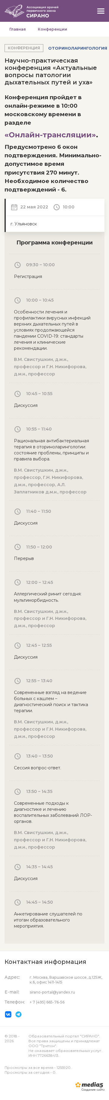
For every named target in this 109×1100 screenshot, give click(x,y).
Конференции (52, 29)
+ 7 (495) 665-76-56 (47, 1002)
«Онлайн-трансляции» (50, 134)
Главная (17, 29)
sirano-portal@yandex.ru (52, 992)
